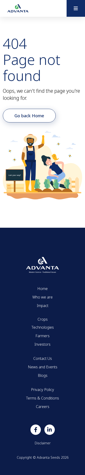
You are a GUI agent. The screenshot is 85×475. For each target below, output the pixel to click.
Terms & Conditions (42, 398)
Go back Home (29, 115)
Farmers (42, 335)
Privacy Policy (42, 389)
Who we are (42, 297)
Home (42, 288)
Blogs (42, 375)
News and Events (42, 367)
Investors (42, 344)
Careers (42, 406)
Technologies (42, 327)
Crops (43, 319)
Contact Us (42, 358)
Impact (42, 305)
